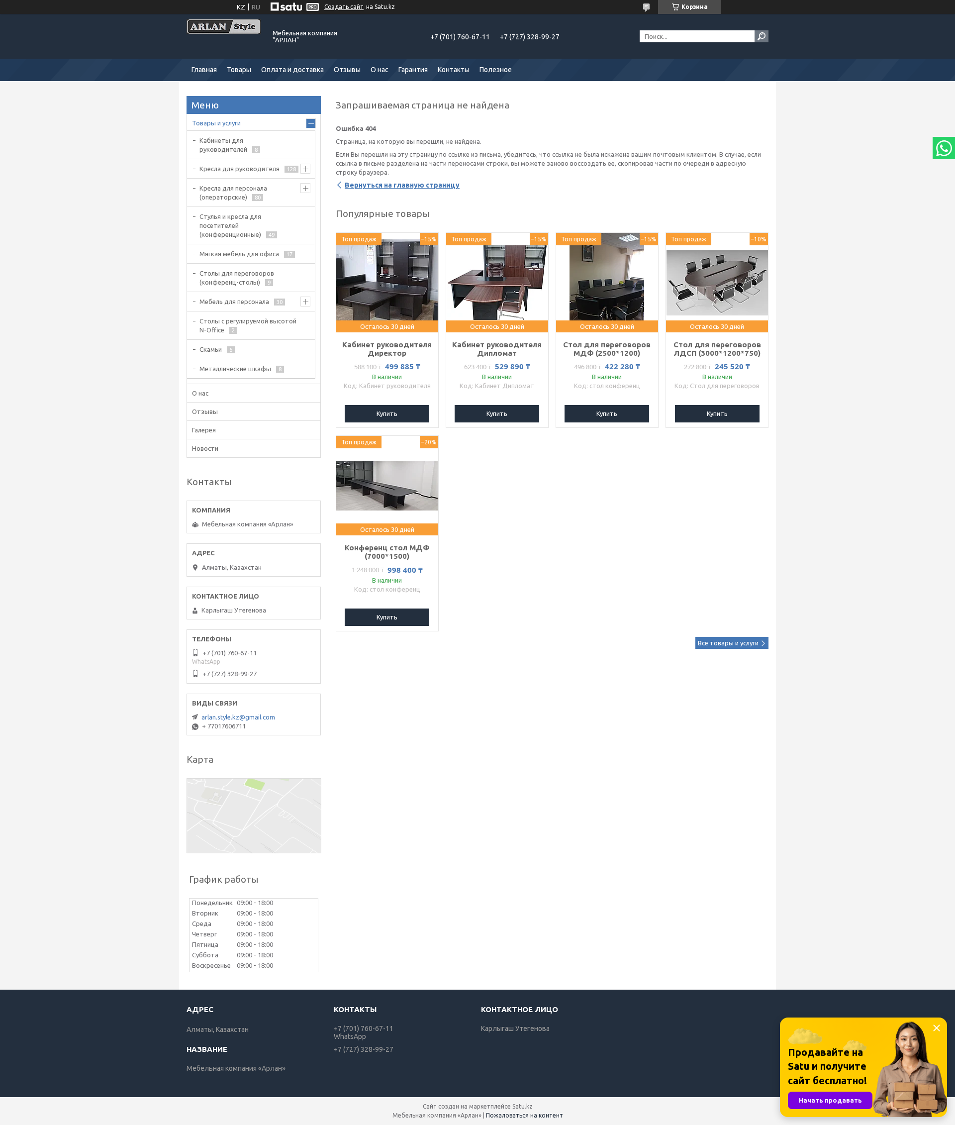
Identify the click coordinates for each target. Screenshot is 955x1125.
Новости (205, 448)
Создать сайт (344, 6)
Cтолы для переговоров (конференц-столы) (236, 278)
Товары (239, 70)
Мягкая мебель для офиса (239, 253)
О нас (379, 70)
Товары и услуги (216, 122)
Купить (387, 413)
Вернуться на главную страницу (402, 185)
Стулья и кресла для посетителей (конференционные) (230, 225)
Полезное (495, 70)
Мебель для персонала (234, 301)
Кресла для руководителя (239, 168)
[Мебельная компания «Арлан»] (224, 36)
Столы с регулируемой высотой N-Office (247, 325)
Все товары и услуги (728, 642)
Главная (204, 70)
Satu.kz (522, 1106)
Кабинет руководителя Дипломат (497, 348)
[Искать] (761, 36)
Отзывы (347, 70)
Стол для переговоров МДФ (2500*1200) (607, 348)
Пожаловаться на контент (524, 1115)
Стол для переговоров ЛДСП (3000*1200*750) (717, 348)
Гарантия (413, 70)
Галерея (204, 429)
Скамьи (210, 349)
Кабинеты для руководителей (223, 145)
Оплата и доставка (292, 70)
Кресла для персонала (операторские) (233, 193)
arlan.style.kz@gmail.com (238, 717)
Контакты (454, 70)
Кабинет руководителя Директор (387, 348)
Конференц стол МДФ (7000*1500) (387, 551)
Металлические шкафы (235, 368)
